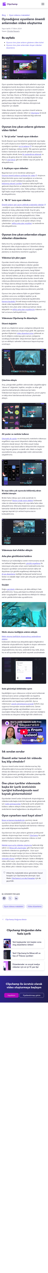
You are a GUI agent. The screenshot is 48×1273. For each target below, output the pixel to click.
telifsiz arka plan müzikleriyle (23, 309)
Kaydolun (11, 995)
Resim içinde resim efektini (22, 500)
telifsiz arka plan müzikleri (22, 223)
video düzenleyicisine (25, 333)
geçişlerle (11, 589)
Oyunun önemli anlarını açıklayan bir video (19, 175)
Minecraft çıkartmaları (17, 848)
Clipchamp (35, 113)
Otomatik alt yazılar (9, 438)
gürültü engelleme (33, 563)
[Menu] (43, 4)
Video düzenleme (34, 906)
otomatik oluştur (8, 858)
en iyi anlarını (25, 146)
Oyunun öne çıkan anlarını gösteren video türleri (25, 42)
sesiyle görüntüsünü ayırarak (22, 704)
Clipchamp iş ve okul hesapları (23, 878)
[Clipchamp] (10, 4)
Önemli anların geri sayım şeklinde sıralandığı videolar (24, 204)
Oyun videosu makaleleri (19, 15)
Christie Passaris (13, 31)
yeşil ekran (11, 159)
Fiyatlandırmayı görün (31, 995)
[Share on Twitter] (10, 898)
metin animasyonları (13, 804)
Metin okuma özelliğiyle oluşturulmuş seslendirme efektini (21, 637)
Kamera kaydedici (9, 301)
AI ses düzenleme (8, 574)
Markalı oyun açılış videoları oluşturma (17, 845)
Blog (4, 15)
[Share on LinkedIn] (16, 898)
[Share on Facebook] (4, 898)
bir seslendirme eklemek (31, 154)
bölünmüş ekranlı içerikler (12, 183)
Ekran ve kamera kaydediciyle (13, 820)
